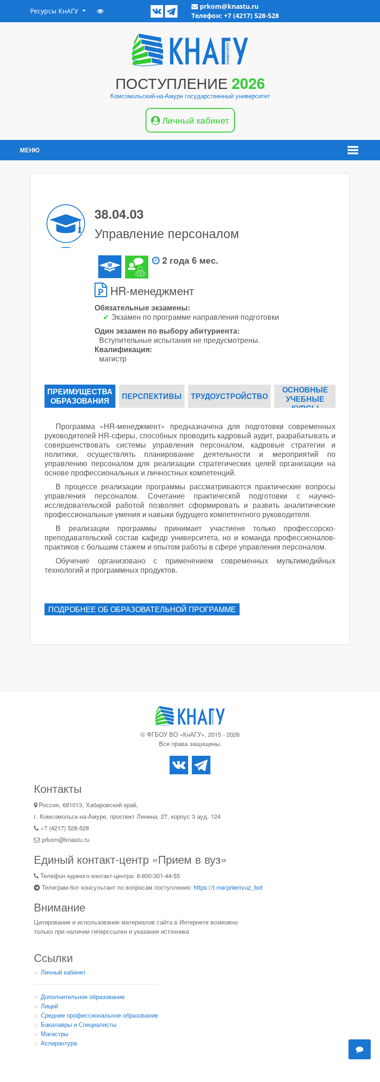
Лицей (49, 1005)
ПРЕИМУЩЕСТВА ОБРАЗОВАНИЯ (80, 396)
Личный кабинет (63, 972)
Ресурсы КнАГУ (55, 10)
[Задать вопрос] (359, 1049)
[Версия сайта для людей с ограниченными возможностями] (100, 11)
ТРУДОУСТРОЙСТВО (229, 396)
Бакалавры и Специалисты (78, 1024)
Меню (29, 150)
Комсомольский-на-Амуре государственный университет (190, 95)
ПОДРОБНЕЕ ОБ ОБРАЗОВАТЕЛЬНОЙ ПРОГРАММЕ (142, 609)
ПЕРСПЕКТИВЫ (152, 396)
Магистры (54, 1033)
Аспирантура (59, 1042)
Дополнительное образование (83, 996)
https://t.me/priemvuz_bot (228, 887)
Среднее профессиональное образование (99, 1015)
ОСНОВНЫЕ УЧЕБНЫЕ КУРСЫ (305, 396)
